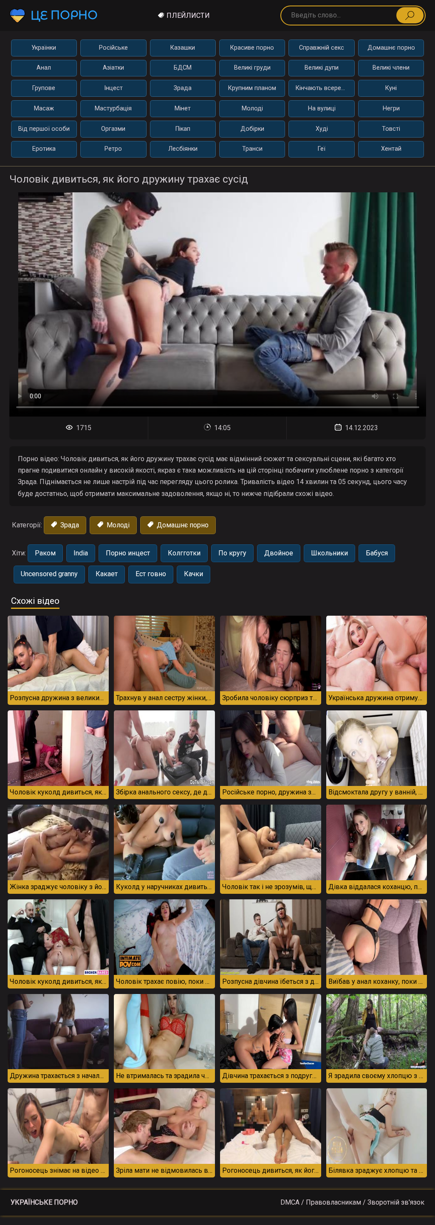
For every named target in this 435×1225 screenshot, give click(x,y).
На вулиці (322, 108)
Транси (252, 148)
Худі (322, 128)
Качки (193, 574)
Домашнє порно (391, 47)
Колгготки (184, 553)
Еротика (44, 148)
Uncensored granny (49, 574)
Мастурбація (113, 108)
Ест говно (151, 574)
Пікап (182, 128)
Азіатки (113, 67)
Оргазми (113, 128)
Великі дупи (322, 67)
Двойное (278, 553)
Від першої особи (44, 128)
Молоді (252, 108)
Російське (113, 47)
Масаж (44, 108)
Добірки (252, 128)
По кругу (232, 553)
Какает (107, 574)
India (80, 553)
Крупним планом (252, 88)
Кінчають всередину (325, 88)
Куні (391, 88)
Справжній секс (321, 47)
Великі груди (252, 67)
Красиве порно (252, 47)
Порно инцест (128, 553)
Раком (45, 553)
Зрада (183, 88)
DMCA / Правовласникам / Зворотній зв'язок (352, 1202)
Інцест (113, 88)
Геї (321, 148)
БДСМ (183, 67)
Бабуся (377, 553)
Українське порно (44, 1202)
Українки (43, 47)
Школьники (329, 553)
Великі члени (391, 67)
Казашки (182, 47)
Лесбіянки (183, 148)
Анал (44, 67)
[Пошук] (410, 15)
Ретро (113, 148)
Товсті (391, 128)
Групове (43, 88)
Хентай (391, 148)
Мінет (183, 108)
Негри (391, 108)
